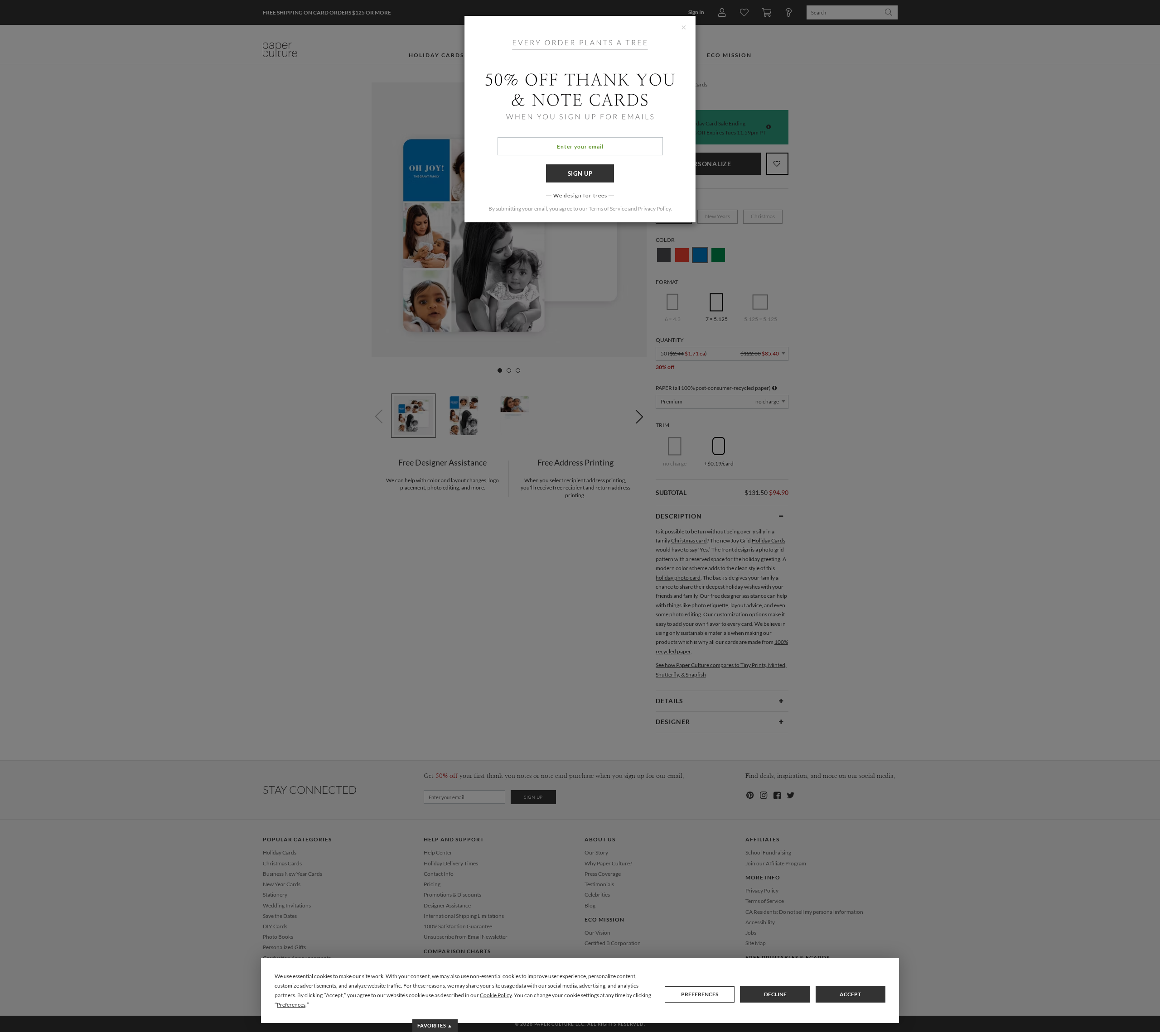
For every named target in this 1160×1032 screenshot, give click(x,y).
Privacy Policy (654, 208)
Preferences (699, 994)
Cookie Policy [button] (496, 995)
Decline (775, 994)
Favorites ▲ (434, 1025)
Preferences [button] (291, 1004)
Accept (850, 994)
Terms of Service (608, 208)
